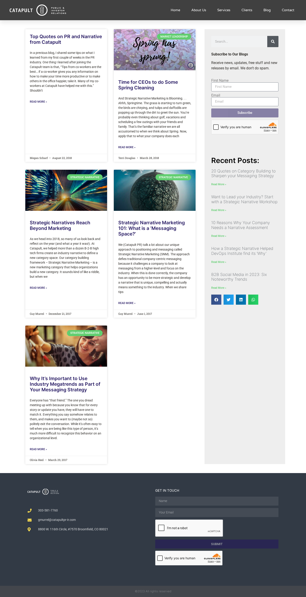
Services (223, 10)
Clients (246, 10)
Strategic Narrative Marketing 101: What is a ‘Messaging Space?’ (151, 228)
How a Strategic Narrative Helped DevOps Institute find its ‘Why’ (242, 251)
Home (175, 10)
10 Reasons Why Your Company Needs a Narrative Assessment (240, 225)
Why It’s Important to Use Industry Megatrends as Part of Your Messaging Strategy (65, 384)
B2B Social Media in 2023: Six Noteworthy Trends (239, 277)
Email (215, 95)
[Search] (272, 41)
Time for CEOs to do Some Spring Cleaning (148, 84)
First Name (219, 80)
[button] (216, 300)
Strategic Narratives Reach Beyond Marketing (60, 225)
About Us (198, 10)
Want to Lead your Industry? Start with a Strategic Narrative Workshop (244, 199)
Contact (288, 10)
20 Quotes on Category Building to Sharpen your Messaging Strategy (243, 173)
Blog (267, 10)
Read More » (38, 101)
